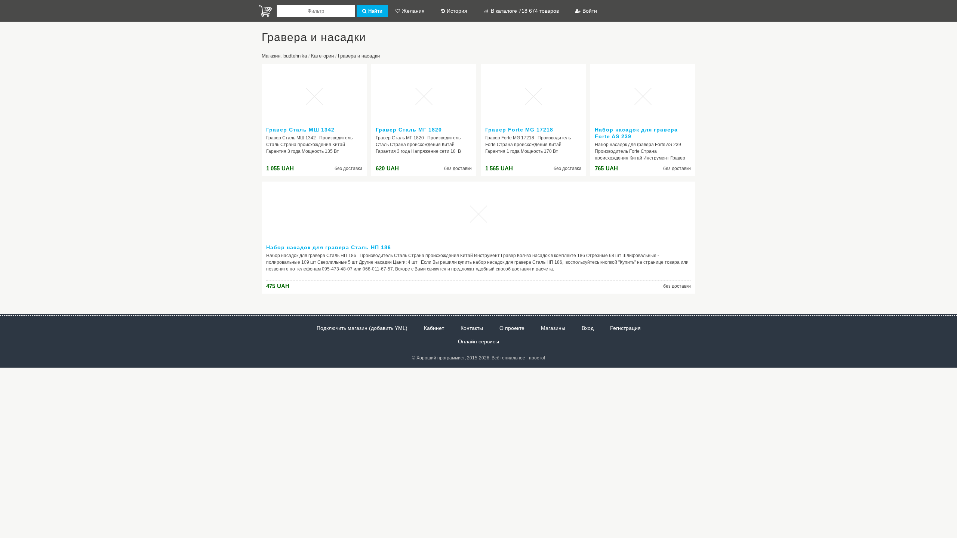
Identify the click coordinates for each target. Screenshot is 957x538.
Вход (588, 328)
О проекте (511, 328)
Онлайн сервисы (478, 341)
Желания (413, 11)
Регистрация (625, 328)
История (457, 11)
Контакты (472, 328)
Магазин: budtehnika (284, 56)
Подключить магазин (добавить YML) (362, 328)
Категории (322, 56)
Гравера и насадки (359, 56)
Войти (589, 11)
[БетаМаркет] (265, 11)
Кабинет (434, 328)
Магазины (553, 328)
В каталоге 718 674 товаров (525, 11)
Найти (375, 11)
